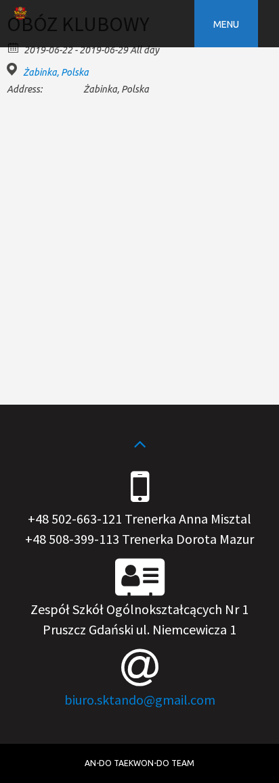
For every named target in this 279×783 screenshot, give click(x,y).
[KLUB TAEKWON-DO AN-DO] (20, 15)
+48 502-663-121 (75, 518)
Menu (226, 24)
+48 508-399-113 (72, 538)
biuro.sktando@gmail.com (139, 699)
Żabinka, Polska (56, 72)
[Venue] (14, 69)
